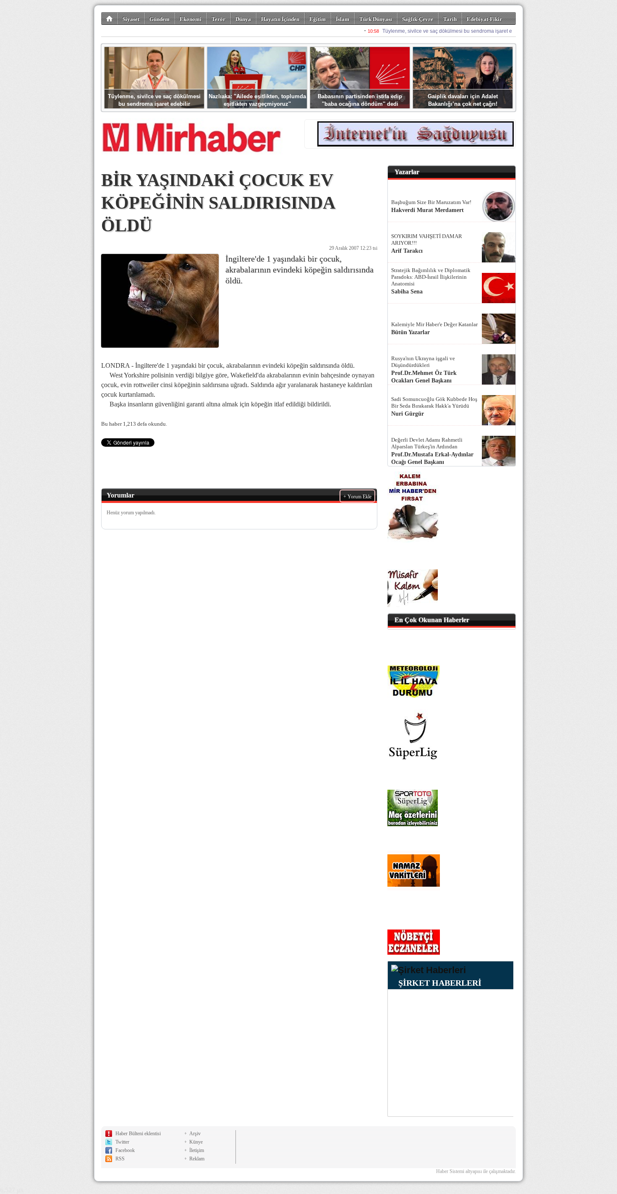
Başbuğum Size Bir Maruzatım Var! (431, 202)
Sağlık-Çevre (417, 19)
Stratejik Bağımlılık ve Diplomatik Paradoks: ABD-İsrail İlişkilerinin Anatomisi (431, 277)
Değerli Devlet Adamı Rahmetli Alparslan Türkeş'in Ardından (427, 443)
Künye (196, 1142)
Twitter (122, 1142)
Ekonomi (190, 19)
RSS (120, 1159)
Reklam (196, 1159)
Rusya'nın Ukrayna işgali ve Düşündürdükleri (423, 361)
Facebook (125, 1150)
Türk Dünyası (375, 19)
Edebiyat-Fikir (484, 19)
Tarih (450, 19)
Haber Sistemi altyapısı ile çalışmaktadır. (476, 1171)
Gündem (159, 19)
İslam (342, 19)
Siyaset (131, 19)
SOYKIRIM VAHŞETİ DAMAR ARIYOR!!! (426, 239)
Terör (218, 19)
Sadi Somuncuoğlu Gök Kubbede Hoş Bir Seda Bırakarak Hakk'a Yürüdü (434, 402)
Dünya (243, 19)
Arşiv (195, 1133)
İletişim (196, 1150)
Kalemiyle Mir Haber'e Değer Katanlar (434, 324)
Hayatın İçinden (280, 19)
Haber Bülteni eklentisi (138, 1133)
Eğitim (317, 19)
